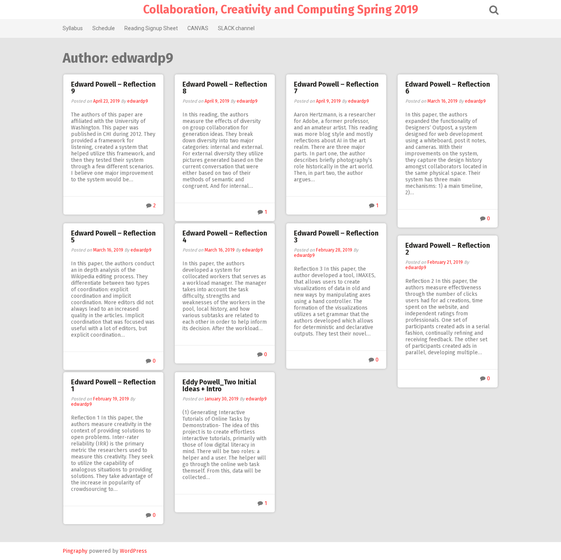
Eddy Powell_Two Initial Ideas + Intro (219, 385)
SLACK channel (236, 28)
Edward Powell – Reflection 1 (113, 385)
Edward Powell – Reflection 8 (224, 87)
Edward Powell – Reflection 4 (224, 236)
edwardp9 (137, 101)
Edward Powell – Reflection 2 (447, 249)
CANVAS (197, 28)
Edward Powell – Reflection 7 (336, 87)
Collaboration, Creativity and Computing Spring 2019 (280, 9)
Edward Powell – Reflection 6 (447, 87)
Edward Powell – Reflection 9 (113, 87)
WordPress (133, 551)
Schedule (103, 28)
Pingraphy (75, 551)
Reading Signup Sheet (151, 28)
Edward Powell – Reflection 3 (336, 236)
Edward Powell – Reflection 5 (113, 236)
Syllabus (73, 28)
